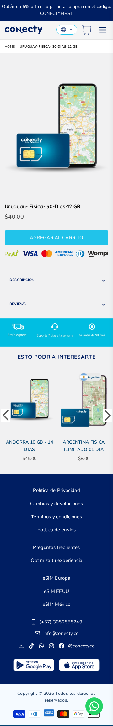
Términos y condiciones (56, 517)
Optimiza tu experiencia (56, 560)
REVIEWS (17, 303)
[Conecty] (23, 29)
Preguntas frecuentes (56, 547)
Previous (5, 415)
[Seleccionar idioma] (66, 30)
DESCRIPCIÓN (22, 279)
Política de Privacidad (56, 490)
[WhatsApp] (41, 646)
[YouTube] (21, 646)
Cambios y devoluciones (56, 503)
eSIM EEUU (56, 591)
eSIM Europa (57, 578)
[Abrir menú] (102, 30)
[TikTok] (31, 646)
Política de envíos (56, 530)
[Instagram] (51, 646)
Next (107, 415)
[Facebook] (61, 646)
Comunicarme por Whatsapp (94, 706)
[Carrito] (86, 29)
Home (10, 46)
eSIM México (57, 604)
